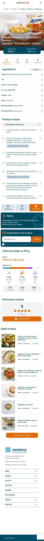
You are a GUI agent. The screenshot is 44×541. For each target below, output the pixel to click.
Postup (17, 62)
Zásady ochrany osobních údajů (15, 461)
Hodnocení (38, 62)
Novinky (8, 490)
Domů (6, 9)
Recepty (14, 9)
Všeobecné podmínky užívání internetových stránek (14, 457)
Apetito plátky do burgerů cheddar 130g (19, 74)
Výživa (27, 62)
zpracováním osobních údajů (21, 244)
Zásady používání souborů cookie (16, 465)
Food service (10, 495)
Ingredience (6, 62)
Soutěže (8, 485)
